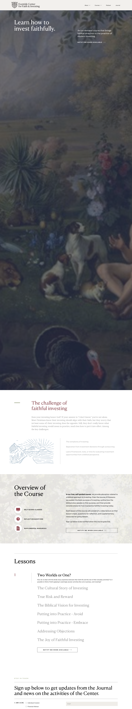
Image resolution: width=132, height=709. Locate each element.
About (86, 5)
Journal (118, 5)
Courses (97, 5)
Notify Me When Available (91, 530)
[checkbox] (45, 703)
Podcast (108, 5)
